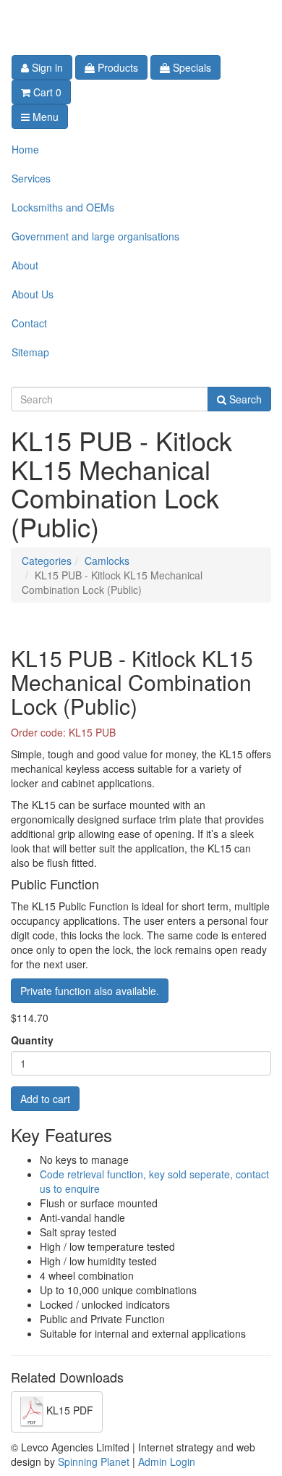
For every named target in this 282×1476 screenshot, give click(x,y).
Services (31, 178)
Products (116, 67)
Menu (44, 116)
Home (25, 149)
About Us (33, 294)
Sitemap (30, 352)
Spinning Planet (95, 1461)
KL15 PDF (68, 1411)
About (25, 265)
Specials (190, 67)
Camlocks (107, 560)
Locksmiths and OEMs (63, 207)
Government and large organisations (95, 236)
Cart (45, 92)
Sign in (46, 67)
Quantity (32, 1040)
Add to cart (45, 1098)
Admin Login (166, 1461)
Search (244, 399)
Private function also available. (89, 991)
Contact (29, 323)
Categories (47, 560)
